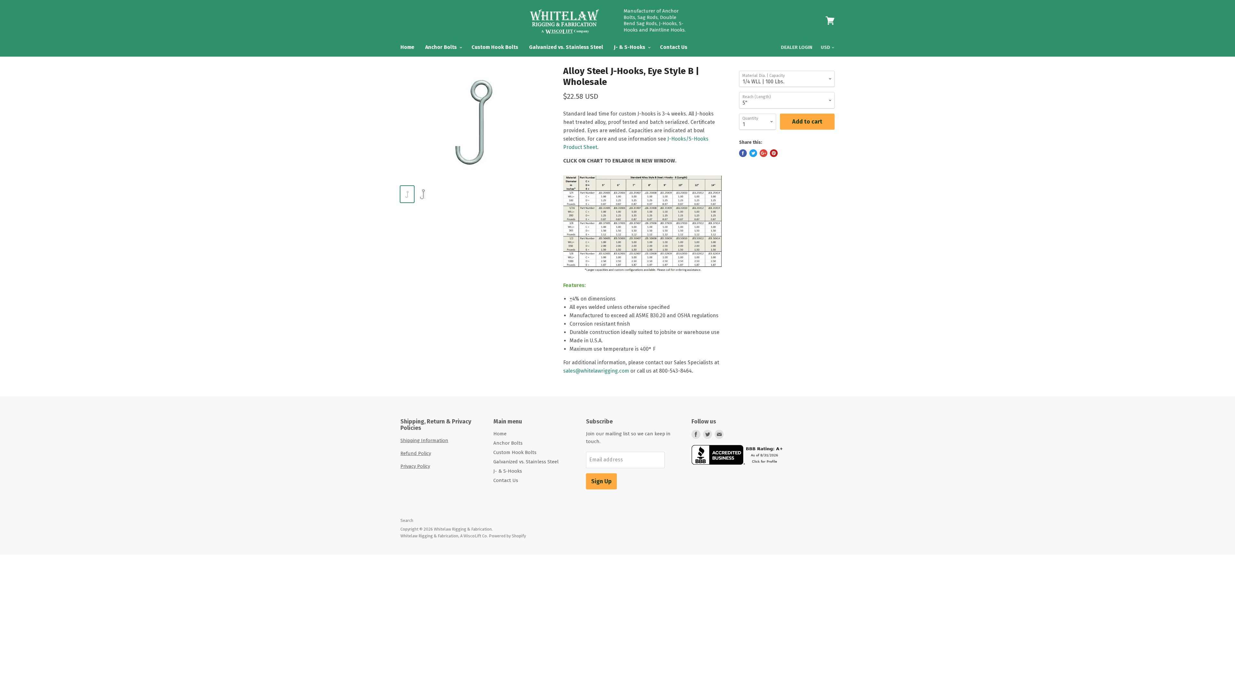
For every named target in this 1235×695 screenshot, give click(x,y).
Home (407, 47)
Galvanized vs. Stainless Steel (566, 47)
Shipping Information (424, 440)
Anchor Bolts (441, 47)
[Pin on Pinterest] (774, 153)
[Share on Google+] (763, 153)
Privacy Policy (415, 466)
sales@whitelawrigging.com (596, 371)
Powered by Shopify (507, 535)
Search (406, 520)
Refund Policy (415, 453)
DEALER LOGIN (796, 47)
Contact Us (673, 47)
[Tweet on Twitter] (753, 153)
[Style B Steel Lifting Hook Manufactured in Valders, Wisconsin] (642, 277)
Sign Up (601, 481)
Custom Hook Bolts (494, 47)
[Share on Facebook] (743, 153)
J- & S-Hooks (630, 47)
